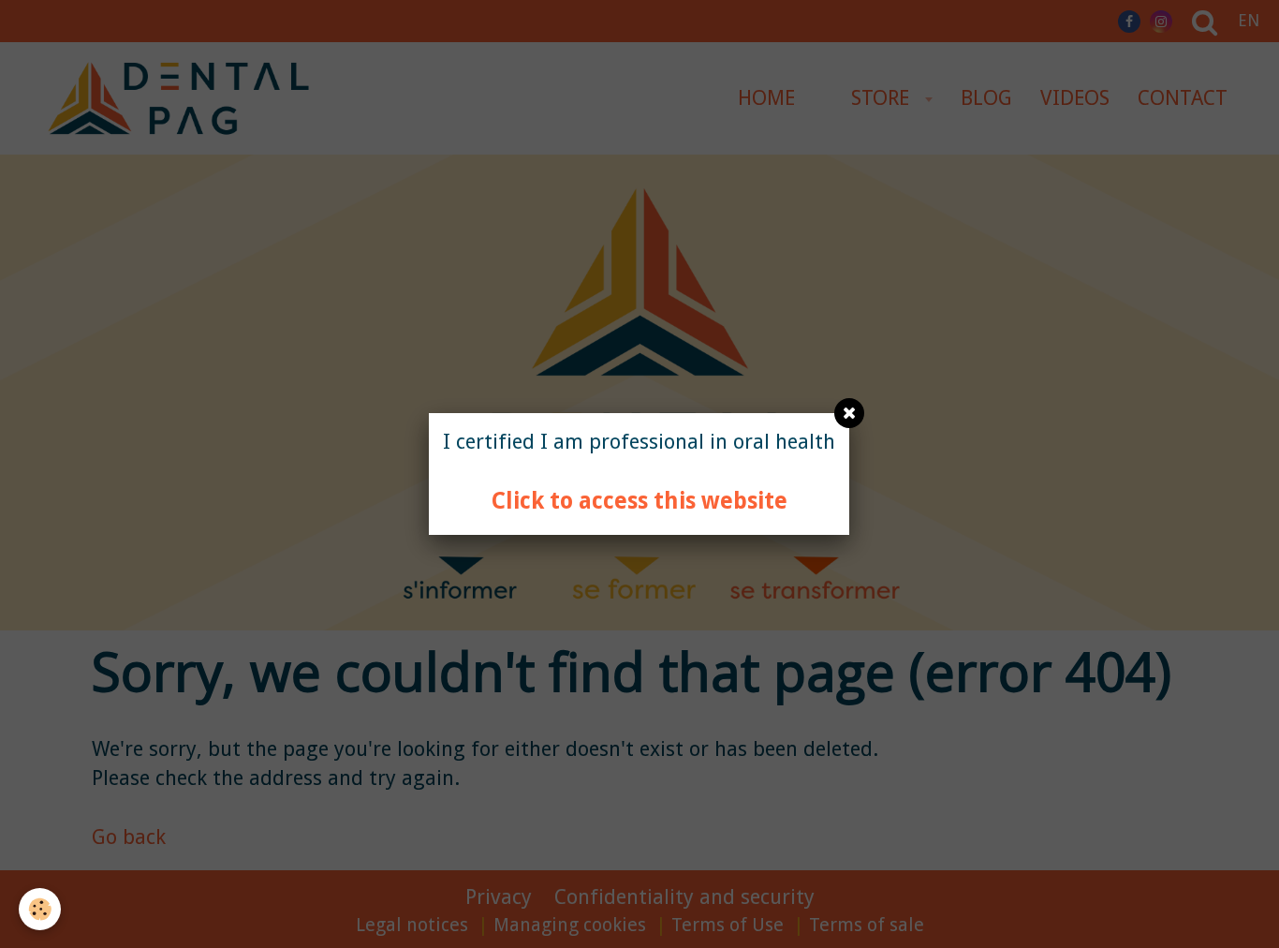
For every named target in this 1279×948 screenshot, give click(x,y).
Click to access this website (639, 500)
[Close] (849, 413)
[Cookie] (40, 909)
